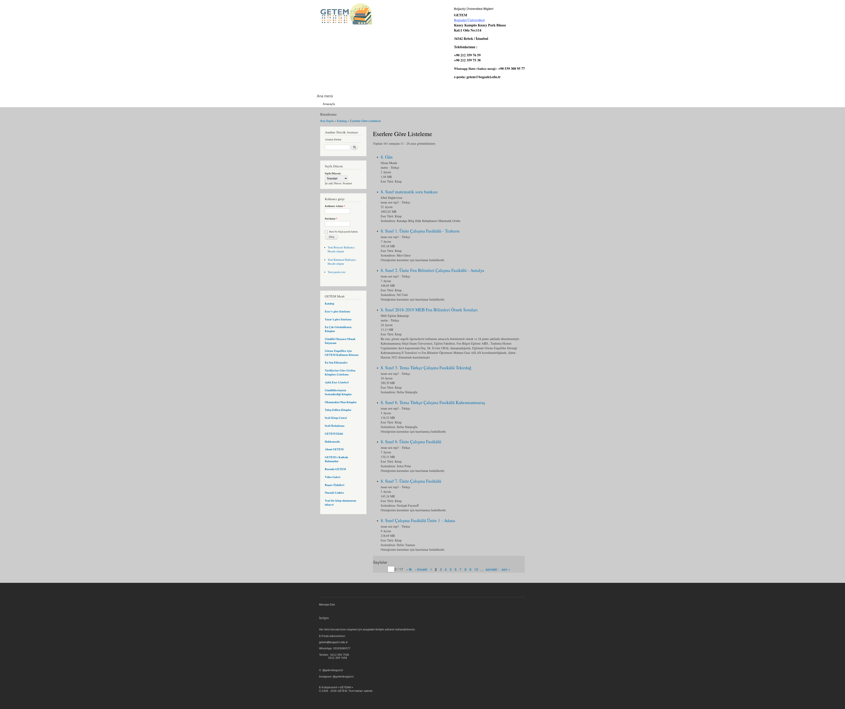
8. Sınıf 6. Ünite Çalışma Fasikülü (411, 442)
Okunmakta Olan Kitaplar (341, 402)
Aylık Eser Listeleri (337, 382)
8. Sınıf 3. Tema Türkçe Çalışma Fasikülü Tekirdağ (426, 368)
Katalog (342, 121)
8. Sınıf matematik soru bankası (409, 192)
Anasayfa (329, 104)
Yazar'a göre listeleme (338, 319)
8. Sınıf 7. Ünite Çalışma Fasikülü (411, 481)
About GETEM (334, 449)
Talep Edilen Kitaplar (338, 410)
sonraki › (492, 569)
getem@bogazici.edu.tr (484, 76)
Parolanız (331, 218)
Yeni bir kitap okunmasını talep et (340, 502)
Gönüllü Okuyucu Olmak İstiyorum (340, 341)
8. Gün (387, 157)
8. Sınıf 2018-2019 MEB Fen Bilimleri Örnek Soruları (429, 310)
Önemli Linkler (334, 493)
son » (506, 569)
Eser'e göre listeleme (337, 311)
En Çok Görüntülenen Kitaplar (338, 329)
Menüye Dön (327, 604)
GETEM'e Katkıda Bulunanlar (336, 459)
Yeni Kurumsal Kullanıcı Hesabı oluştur (342, 262)
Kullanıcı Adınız (335, 206)
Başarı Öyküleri (334, 485)
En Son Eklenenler (336, 362)
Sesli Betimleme (335, 426)
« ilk (409, 569)
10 (476, 569)
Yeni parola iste (336, 272)
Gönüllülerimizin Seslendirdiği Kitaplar (338, 392)
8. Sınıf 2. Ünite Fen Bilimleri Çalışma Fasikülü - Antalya (432, 270)
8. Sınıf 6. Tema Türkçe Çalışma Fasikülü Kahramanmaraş (433, 402)
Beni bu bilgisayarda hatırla (343, 231)
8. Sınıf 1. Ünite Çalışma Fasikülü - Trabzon (420, 231)
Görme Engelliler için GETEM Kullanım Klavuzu (341, 353)
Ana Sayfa (327, 121)
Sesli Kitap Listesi (336, 418)
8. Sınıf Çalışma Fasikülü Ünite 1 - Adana (418, 520)
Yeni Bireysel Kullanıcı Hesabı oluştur (341, 249)
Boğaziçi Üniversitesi (469, 19)
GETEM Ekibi (334, 434)
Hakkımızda (332, 441)
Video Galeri (332, 477)
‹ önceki (421, 569)
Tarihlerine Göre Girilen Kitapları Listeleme (340, 372)
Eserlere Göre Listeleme (365, 121)
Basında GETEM (335, 469)
